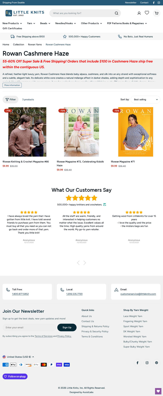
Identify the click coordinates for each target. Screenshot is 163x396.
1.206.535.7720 (74, 294)
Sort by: (124, 99)
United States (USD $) (19, 356)
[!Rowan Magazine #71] (135, 132)
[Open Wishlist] (158, 391)
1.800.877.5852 (20, 294)
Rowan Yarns (35, 44)
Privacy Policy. (64, 336)
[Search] (116, 13)
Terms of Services (44, 336)
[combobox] (85, 13)
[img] (81, 198)
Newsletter (130, 2)
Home (6, 44)
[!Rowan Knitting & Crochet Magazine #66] (27, 132)
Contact (144, 2)
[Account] (139, 13)
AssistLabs (88, 392)
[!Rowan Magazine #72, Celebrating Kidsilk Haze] (81, 132)
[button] (79, 263)
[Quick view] (47, 114)
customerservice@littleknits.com (138, 294)
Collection (18, 44)
